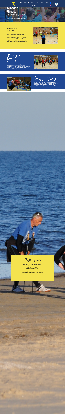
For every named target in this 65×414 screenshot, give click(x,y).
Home (21, 2)
